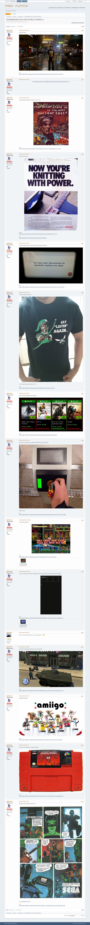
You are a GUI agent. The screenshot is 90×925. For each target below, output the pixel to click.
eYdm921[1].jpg (23, 624)
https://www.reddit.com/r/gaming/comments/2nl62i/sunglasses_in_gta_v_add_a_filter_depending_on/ (41, 618)
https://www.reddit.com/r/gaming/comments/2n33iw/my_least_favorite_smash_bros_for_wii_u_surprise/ (41, 287)
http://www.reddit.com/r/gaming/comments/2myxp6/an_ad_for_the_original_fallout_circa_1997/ (40, 148)
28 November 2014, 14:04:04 (25, 519)
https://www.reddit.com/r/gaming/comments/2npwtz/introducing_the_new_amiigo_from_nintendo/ (40, 739)
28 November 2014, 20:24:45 (24, 632)
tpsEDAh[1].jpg (23, 563)
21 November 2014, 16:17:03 (24, 97)
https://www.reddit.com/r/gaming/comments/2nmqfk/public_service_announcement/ (37, 557)
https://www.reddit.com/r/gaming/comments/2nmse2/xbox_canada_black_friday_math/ (38, 435)
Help (73, 923)
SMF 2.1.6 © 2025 (7, 923)
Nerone (10, 632)
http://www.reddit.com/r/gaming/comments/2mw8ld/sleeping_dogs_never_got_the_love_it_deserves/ (41, 74)
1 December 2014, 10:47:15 (24, 745)
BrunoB (10, 30)
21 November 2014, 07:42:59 (24, 30)
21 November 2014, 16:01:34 (24, 79)
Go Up (7, 910)
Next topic (81, 22)
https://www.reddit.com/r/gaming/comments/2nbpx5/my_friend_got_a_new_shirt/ (37, 388)
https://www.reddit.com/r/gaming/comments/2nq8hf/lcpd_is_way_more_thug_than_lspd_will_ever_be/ (41, 690)
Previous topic (75, 22)
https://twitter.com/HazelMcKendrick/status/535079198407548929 (50, 81)
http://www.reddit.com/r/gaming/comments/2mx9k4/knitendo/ (33, 238)
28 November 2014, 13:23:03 (24, 440)
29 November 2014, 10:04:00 (24, 646)
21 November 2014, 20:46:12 (24, 153)
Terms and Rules (78, 923)
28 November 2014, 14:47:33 (25, 571)
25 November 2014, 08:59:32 (24, 292)
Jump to (65, 915)
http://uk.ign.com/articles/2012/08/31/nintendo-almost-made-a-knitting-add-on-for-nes (38, 234)
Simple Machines (14, 923)
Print (83, 26)
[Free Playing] (7, 43)
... (16, 26)
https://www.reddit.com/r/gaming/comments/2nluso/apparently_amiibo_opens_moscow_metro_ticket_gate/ (42, 514)
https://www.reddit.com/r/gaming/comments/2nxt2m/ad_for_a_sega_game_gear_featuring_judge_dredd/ (42, 905)
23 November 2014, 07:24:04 (24, 243)
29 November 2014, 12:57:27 (24, 695)
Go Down (8, 26)
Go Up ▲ (84, 923)
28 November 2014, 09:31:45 (24, 393)
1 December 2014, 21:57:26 (24, 801)
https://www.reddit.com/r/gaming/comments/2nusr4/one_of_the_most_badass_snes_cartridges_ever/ (41, 796)
